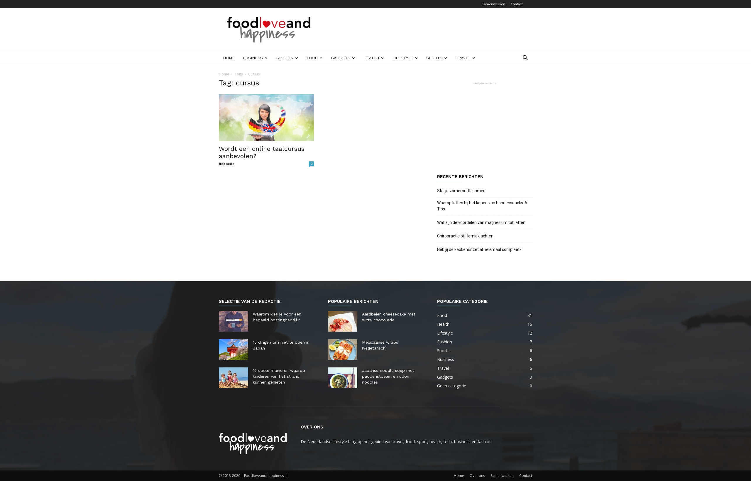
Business (253, 58)
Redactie (226, 163)
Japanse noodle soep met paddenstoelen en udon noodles (388, 376)
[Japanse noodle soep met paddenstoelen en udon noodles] (342, 377)
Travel (463, 58)
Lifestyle (402, 58)
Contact (517, 4)
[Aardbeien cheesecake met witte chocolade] (342, 321)
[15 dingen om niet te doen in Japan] (233, 349)
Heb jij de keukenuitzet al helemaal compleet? (479, 249)
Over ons (477, 475)
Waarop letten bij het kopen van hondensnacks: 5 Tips (482, 205)
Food (312, 58)
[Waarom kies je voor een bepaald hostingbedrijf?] (233, 321)
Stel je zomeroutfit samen (461, 190)
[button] (525, 58)
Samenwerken (493, 4)
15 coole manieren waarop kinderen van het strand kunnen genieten (279, 376)
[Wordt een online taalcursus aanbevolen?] (266, 117)
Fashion (284, 58)
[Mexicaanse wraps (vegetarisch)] (342, 349)
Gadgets (340, 58)
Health (371, 58)
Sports (434, 58)
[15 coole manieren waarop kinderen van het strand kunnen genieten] (233, 377)
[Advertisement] (425, 29)
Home (229, 58)
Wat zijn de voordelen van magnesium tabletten (481, 222)
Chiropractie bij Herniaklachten (465, 236)
